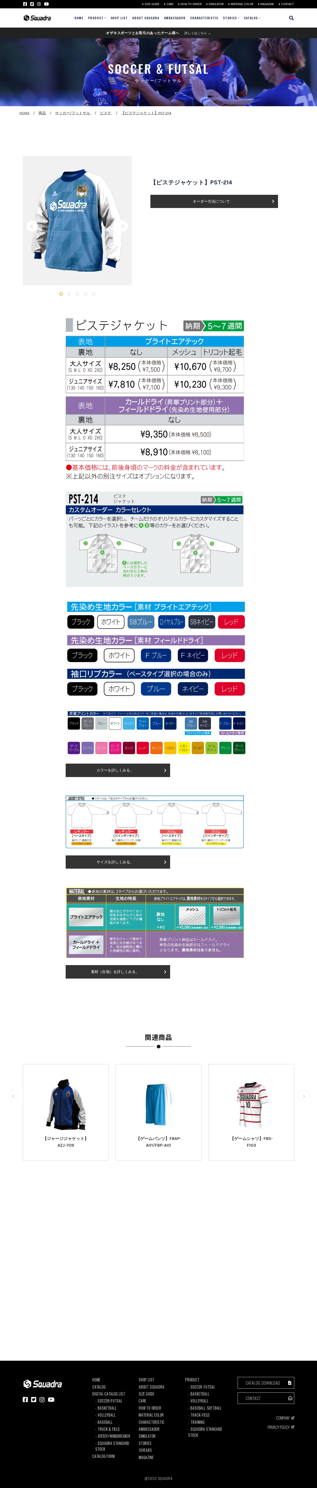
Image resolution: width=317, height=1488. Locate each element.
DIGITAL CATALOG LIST (108, 1394)
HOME (96, 1379)
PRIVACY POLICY (279, 1427)
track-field (200, 1415)
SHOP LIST (119, 17)
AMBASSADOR (175, 17)
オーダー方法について (211, 201)
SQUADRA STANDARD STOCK (112, 1446)
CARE (170, 4)
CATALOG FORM (103, 1456)
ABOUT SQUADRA (145, 17)
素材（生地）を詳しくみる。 (115, 972)
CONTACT (287, 4)
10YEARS (145, 1450)
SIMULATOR (216, 4)
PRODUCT (96, 17)
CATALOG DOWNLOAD (263, 1383)
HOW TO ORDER (191, 4)
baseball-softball (206, 1408)
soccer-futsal (203, 1387)
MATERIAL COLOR (242, 4)
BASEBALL (105, 1422)
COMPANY (283, 1418)
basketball (200, 1394)
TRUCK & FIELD (109, 1429)
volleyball (199, 1401)
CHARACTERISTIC (204, 17)
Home (78, 17)
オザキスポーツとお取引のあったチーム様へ (158, 33)
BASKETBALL (107, 1408)
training (197, 1422)
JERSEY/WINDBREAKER (114, 1436)
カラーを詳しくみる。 (115, 770)
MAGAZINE (267, 4)
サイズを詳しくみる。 (115, 862)
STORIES (230, 17)
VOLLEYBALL (107, 1415)
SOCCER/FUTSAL (110, 1401)
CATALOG (251, 17)
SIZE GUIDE (152, 4)
